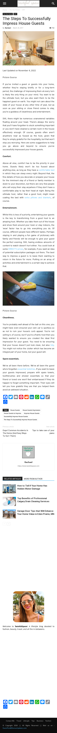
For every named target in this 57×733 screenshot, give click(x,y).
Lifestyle (26, 721)
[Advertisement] (28, 558)
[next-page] (8, 523)
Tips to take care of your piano (43, 431)
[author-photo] (28, 458)
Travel (19, 721)
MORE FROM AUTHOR (33, 479)
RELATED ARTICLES (12, 479)
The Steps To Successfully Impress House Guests (20, 420)
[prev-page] (4, 523)
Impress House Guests (31, 413)
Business (40, 721)
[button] (4, 3)
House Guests (15, 410)
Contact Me (10, 721)
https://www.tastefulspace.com (28, 466)
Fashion (48, 721)
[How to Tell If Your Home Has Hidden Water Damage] (9, 488)
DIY (23, 10)
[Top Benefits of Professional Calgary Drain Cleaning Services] (9, 501)
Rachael (8, 28)
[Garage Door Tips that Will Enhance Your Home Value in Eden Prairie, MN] (9, 514)
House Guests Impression (31, 410)
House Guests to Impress (12, 413)
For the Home (15, 10)
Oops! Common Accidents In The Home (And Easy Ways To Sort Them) (15, 433)
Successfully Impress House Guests (16, 416)
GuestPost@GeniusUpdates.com (15, 728)
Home (5, 10)
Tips (33, 721)
